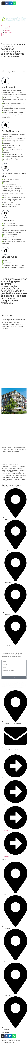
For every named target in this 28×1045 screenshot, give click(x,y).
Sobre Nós (7, 27)
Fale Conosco (8, 32)
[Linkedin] (11, 3)
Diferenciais (7, 30)
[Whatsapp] (14, 3)
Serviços (6, 29)
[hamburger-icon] (2, 25)
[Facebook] (7, 3)
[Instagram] (3, 3)
